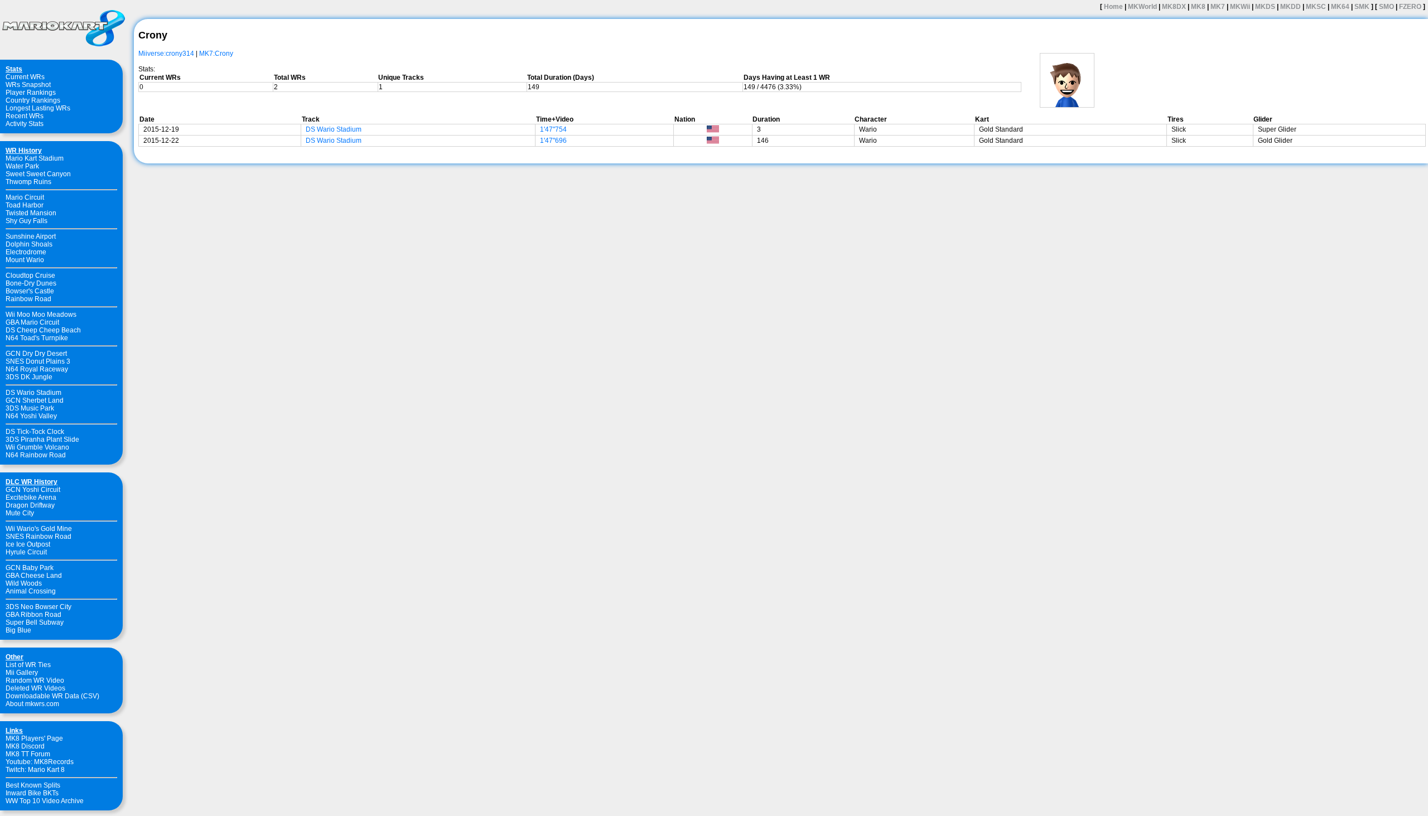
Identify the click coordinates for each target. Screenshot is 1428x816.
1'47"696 (553, 140)
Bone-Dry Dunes (31, 283)
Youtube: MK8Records (40, 762)
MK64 (1340, 7)
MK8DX (1174, 7)
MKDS (1265, 7)
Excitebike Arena (31, 497)
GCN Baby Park (30, 568)
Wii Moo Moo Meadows (41, 314)
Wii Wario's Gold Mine (39, 529)
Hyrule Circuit (26, 552)
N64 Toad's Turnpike (37, 338)
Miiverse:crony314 (166, 53)
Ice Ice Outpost (28, 544)
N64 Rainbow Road (36, 455)
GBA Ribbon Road (33, 615)
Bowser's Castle (30, 291)
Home (1113, 7)
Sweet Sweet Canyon (38, 174)
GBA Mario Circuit (32, 322)
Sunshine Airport (31, 236)
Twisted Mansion (31, 213)
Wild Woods (24, 583)
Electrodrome (26, 252)
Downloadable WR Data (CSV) (52, 696)
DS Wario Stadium (33, 393)
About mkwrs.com (32, 704)
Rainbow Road (28, 299)
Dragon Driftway (30, 505)
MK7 (1217, 7)
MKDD (1290, 7)
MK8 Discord (25, 746)
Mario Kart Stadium (35, 158)
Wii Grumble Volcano (37, 447)
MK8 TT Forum (28, 754)
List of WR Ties (28, 665)
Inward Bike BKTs (32, 793)
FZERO (1410, 7)
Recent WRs (25, 116)
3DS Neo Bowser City (38, 607)
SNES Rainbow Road (38, 536)
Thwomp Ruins (28, 182)
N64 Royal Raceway (37, 369)
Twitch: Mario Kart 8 (35, 770)
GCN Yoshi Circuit (33, 490)
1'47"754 (553, 129)
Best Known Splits (33, 785)
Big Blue (18, 630)
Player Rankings (31, 92)
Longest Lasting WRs (38, 108)
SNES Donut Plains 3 (38, 361)
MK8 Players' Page (34, 738)
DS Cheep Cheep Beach (43, 330)
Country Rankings (33, 100)
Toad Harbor (25, 205)
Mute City (20, 513)
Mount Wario (25, 260)
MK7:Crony (216, 53)
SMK (1361, 7)
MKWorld (1142, 7)
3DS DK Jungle (29, 377)
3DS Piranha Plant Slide (42, 439)
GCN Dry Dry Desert (36, 354)
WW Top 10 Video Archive (45, 801)
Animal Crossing (31, 591)
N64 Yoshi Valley (31, 416)
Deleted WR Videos (35, 688)
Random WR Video (35, 680)
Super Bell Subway (35, 622)
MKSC (1316, 7)
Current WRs (25, 77)
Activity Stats (25, 124)
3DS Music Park (30, 408)
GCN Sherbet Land (35, 400)
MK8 (1198, 7)
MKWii (1240, 7)
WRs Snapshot (28, 85)
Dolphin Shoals (29, 244)
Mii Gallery (22, 673)
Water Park (22, 166)
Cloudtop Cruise (30, 275)
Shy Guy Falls (26, 221)
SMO (1386, 7)
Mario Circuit (25, 197)
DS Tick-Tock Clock (35, 432)
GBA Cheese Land (34, 576)
